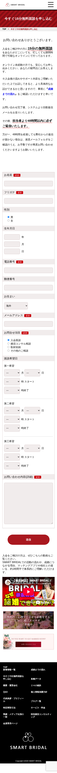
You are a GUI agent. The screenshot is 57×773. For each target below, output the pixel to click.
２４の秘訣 (36, 685)
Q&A (5, 692)
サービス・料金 (38, 707)
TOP (5, 667)
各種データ (36, 679)
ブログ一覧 (36, 701)
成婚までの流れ (38, 669)
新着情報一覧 (9, 669)
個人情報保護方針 (39, 692)
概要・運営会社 (10, 685)
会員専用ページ (10, 723)
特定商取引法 (9, 707)
